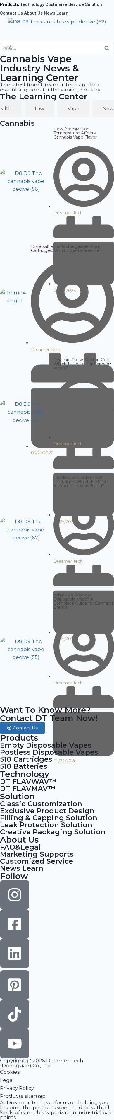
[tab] (39, 108)
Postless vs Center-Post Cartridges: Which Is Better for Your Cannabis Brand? (81, 481)
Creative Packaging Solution (53, 832)
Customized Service (36, 861)
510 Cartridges (26, 759)
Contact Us (11, 13)
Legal (7, 1080)
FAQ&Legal (20, 847)
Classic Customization (41, 803)
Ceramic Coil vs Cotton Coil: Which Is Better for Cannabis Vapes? (82, 364)
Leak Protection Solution (46, 825)
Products (9, 4)
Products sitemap (23, 1096)
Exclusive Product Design (47, 811)
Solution (93, 4)
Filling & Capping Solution (48, 818)
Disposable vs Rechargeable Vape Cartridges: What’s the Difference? (66, 248)
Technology (32, 4)
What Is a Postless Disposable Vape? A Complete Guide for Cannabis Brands (83, 601)
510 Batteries (23, 766)
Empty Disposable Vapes (45, 745)
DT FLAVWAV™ (28, 781)
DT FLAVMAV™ (28, 788)
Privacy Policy (17, 1088)
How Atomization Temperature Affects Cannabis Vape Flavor (75, 133)
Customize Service (64, 4)
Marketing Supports (37, 854)
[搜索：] (57, 48)
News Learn (56, 13)
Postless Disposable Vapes (49, 752)
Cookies (10, 1072)
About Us (33, 13)
